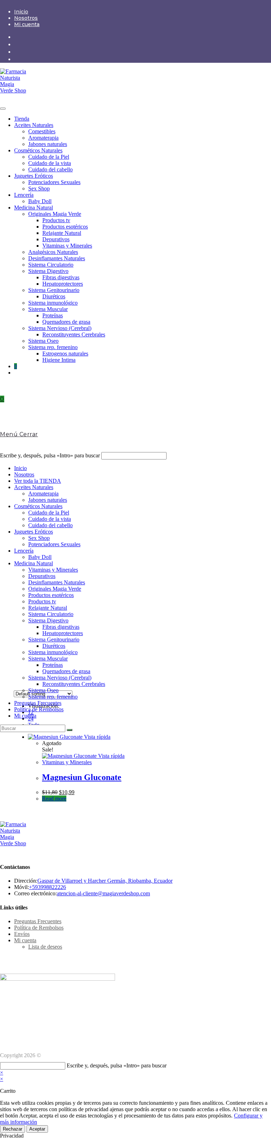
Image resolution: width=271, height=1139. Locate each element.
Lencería (24, 195)
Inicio (21, 11)
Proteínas (52, 315)
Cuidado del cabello (50, 169)
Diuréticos (53, 296)
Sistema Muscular (48, 309)
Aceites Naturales (33, 125)
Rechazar (12, 1129)
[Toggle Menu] (3, 109)
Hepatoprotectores (62, 284)
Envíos (22, 934)
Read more (54, 799)
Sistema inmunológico (53, 303)
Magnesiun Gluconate (81, 777)
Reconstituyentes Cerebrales (73, 334)
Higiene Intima (59, 360)
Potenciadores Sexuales (54, 182)
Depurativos (56, 239)
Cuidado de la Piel (48, 157)
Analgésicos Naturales (53, 252)
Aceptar (37, 1129)
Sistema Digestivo (48, 271)
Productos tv (56, 220)
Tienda (21, 119)
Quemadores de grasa (66, 322)
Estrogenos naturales (65, 354)
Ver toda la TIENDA (37, 481)
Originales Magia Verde (54, 214)
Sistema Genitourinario (53, 290)
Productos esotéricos (65, 227)
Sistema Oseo (43, 341)
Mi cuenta (27, 24)
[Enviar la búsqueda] (69, 730)
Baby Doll (40, 201)
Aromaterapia (43, 138)
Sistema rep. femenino (53, 347)
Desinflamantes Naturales (56, 258)
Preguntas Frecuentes (37, 703)
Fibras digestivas (60, 277)
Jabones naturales (47, 144)
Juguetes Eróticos (33, 176)
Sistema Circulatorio (50, 265)
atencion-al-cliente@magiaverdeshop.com (103, 893)
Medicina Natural (33, 208)
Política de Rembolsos (39, 709)
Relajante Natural (61, 233)
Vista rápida (96, 737)
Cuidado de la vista (49, 163)
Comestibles (41, 131)
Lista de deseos (45, 947)
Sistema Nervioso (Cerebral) (59, 328)
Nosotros (26, 18)
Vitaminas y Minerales (67, 246)
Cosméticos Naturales (38, 150)
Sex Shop (39, 188)
